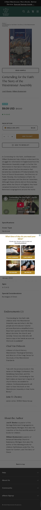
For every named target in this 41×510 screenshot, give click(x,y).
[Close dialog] (40, 235)
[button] (13, 252)
